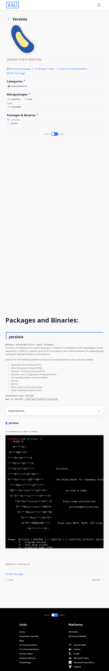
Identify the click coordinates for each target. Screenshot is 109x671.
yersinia (15, 119)
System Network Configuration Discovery (20, 86)
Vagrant (77, 666)
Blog (21, 640)
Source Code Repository (74, 68)
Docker (76, 649)
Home (22, 632)
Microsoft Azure (81, 658)
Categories (15, 81)
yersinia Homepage (19, 68)
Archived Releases (27, 658)
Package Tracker (46, 68)
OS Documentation (28, 645)
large (30, 99)
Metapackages (17, 94)
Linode (76, 653)
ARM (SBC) (73, 632)
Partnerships (25, 662)
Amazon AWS (79, 645)
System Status (26, 653)
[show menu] (99, 5)
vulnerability (16, 106)
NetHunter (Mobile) (77, 636)
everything (15, 99)
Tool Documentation (29, 649)
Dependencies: (16, 410)
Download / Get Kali (28, 636)
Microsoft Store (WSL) (84, 662)
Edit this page (17, 73)
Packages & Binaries (21, 115)
